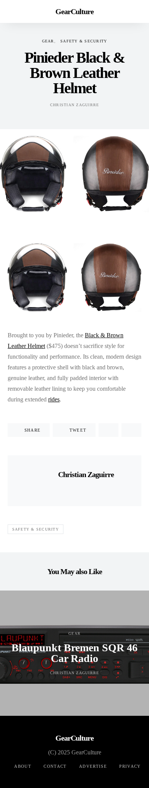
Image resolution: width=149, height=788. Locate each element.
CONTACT (55, 766)
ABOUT (22, 766)
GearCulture (74, 11)
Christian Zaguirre (74, 105)
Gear (48, 41)
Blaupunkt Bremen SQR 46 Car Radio (74, 653)
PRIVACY (130, 766)
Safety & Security (83, 41)
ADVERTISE (93, 766)
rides (54, 399)
